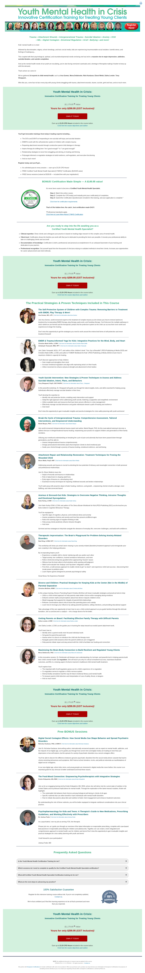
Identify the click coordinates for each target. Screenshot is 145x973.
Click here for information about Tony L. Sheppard (76, 383)
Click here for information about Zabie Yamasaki (73, 346)
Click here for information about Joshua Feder (63, 817)
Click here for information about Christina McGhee (69, 588)
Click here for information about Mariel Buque (64, 423)
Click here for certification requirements (63, 202)
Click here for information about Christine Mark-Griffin (73, 343)
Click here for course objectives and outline (73, 125)
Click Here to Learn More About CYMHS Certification (64, 214)
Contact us (58, 897)
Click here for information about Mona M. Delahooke (68, 652)
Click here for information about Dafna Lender (65, 621)
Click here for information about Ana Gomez (65, 315)
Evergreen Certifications (33, 967)
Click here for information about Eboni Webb (67, 460)
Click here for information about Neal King (65, 541)
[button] (141, 3)
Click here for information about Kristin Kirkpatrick (71, 779)
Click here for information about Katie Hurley (64, 501)
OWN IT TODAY (72, 116)
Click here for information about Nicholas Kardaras (75, 744)
